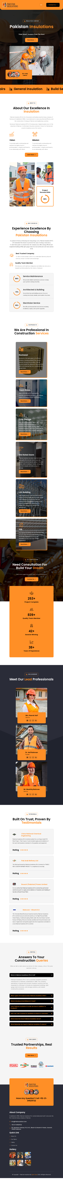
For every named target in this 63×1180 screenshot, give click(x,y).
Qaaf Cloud (34, 1175)
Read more (24, 372)
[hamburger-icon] (41, 5)
